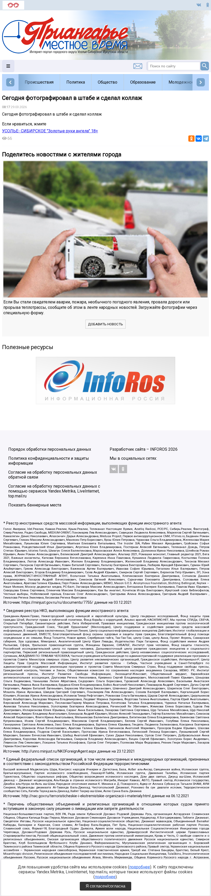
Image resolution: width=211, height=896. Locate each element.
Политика (75, 82)
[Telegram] (206, 138)
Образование (143, 82)
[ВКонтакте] (199, 138)
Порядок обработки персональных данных (49, 449)
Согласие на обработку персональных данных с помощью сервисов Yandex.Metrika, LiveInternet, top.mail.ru (54, 491)
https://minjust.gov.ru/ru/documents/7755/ (57, 602)
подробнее (139, 867)
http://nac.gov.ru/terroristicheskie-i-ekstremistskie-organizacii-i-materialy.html (86, 796)
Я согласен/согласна (105, 886)
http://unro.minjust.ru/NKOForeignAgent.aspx (59, 751)
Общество (107, 82)
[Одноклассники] (191, 138)
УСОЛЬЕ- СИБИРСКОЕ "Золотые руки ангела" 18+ (50, 130)
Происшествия (39, 82)
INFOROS (158, 449)
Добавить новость (105, 324)
